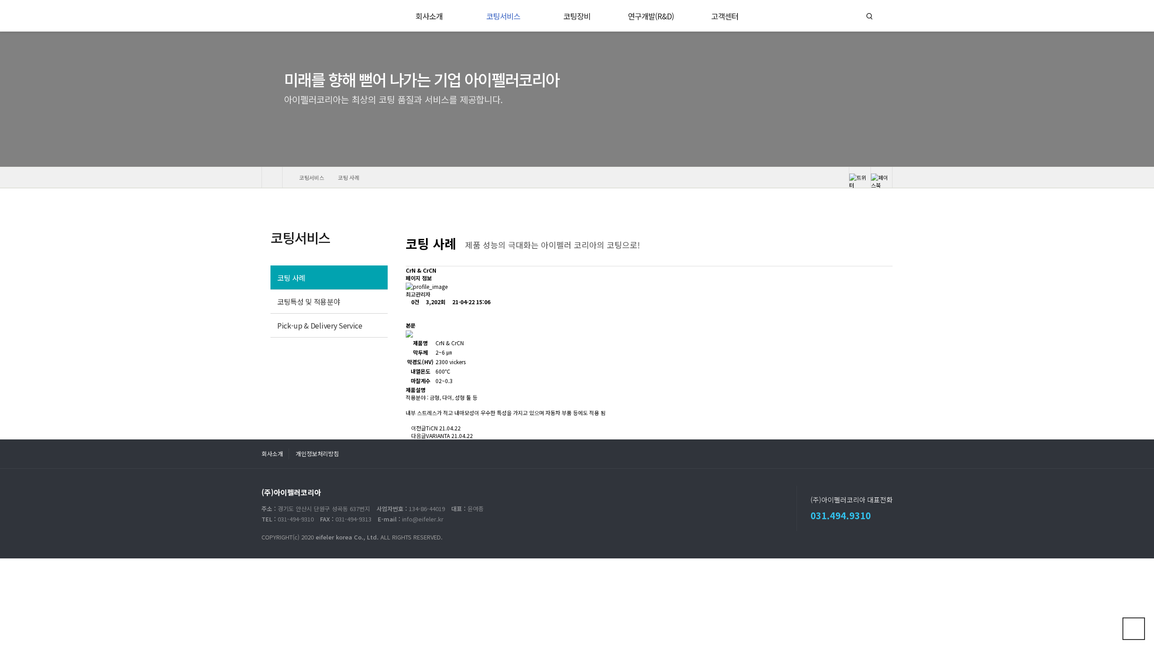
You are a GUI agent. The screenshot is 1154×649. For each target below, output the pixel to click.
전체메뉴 (883, 16)
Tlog (281, 16)
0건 (414, 302)
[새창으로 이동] (860, 177)
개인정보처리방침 (317, 453)
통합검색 (869, 16)
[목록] (413, 313)
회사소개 (272, 453)
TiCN (432, 428)
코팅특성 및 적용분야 (308, 301)
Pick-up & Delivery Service (319, 325)
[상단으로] (1133, 628)
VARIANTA (438, 435)
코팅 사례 (291, 277)
